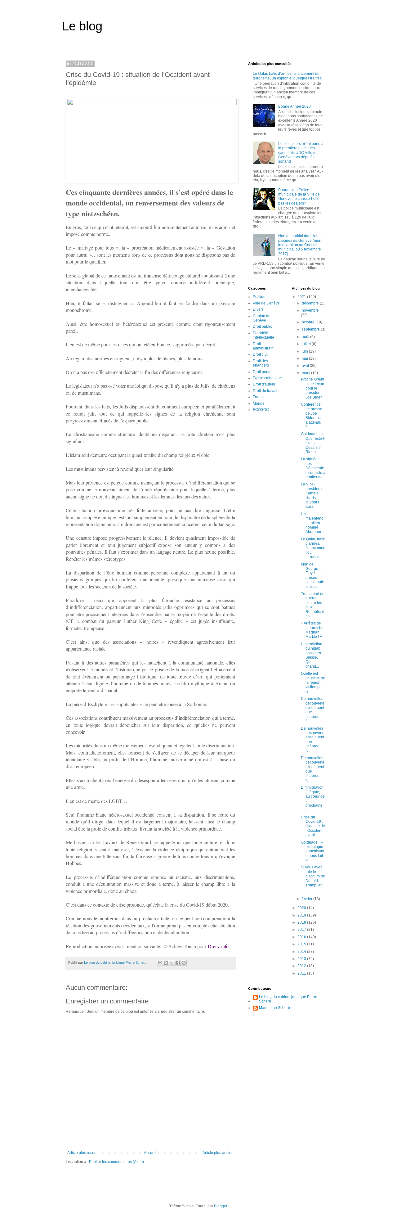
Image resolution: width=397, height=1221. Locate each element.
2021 (302, 297)
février (307, 899)
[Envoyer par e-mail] (160, 963)
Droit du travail (265, 391)
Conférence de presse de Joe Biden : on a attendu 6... (312, 415)
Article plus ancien (218, 1153)
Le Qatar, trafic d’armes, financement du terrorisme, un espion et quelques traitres (287, 75)
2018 (302, 922)
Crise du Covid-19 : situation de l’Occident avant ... (313, 826)
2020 (302, 908)
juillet (307, 344)
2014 (302, 951)
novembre (310, 310)
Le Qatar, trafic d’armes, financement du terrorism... (313, 548)
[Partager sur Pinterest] (184, 963)
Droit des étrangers (261, 363)
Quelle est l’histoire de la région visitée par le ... (313, 682)
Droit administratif (263, 346)
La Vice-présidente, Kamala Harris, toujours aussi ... (312, 495)
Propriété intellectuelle (263, 335)
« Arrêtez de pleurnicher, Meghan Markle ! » (313, 630)
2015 (302, 944)
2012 (302, 966)
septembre (311, 329)
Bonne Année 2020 (294, 106)
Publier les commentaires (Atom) (116, 1162)
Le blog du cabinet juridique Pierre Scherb (288, 999)
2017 (302, 929)
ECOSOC (261, 410)
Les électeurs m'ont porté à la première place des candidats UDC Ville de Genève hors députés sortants (300, 153)
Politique (260, 297)
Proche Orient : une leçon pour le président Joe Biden (312, 388)
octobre (308, 322)
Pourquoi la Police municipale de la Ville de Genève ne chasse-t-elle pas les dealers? (299, 196)
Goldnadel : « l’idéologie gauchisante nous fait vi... (312, 851)
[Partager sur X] (172, 963)
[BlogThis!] (166, 963)
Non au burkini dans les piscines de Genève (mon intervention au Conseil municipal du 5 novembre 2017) (299, 245)
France (259, 397)
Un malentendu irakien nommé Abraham (312, 523)
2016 (302, 937)
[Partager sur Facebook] (178, 963)
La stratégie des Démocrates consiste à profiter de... (313, 468)
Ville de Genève (266, 303)
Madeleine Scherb (274, 1008)
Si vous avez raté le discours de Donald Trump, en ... (313, 878)
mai (305, 358)
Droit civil (260, 354)
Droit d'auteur (264, 384)
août (306, 337)
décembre (311, 303)
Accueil (150, 1153)
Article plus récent (82, 1153)
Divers (258, 309)
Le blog (82, 26)
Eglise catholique (267, 378)
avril (306, 365)
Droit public (262, 326)
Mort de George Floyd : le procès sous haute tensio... (312, 575)
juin (305, 351)
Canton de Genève (261, 318)
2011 (302, 973)
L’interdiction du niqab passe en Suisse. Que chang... (311, 655)
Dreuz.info (218, 946)
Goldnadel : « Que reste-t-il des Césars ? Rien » (313, 443)
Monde (259, 403)
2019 (302, 915)
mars (306, 373)
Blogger (220, 1206)
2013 (302, 959)
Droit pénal (262, 372)
